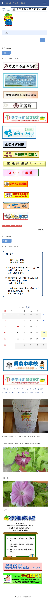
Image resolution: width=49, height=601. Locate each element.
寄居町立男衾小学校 (15, 2)
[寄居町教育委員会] (21, 66)
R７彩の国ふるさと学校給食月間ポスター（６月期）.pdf (23, 392)
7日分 (5, 52)
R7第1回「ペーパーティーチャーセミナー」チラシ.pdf (22, 389)
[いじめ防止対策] (14, 144)
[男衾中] (25, 365)
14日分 (6, 241)
